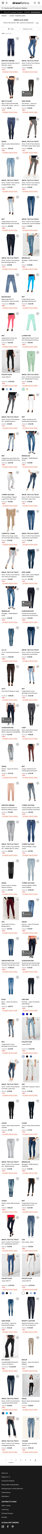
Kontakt (4, 1517)
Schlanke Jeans (20, 15)
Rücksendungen (7, 1513)
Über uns (5, 1473)
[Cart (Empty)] (39, 3)
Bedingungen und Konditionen (12, 1489)
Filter (12, 29)
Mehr (37, 23)
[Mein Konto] (7, 3)
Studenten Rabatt (8, 1481)
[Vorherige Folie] (1, 12)
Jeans (12, 15)
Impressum (5, 1496)
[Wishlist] (35, 3)
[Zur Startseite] (21, 2)
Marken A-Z (6, 1477)
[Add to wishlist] (17, 39)
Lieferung (5, 1509)
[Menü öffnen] (3, 2)
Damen (4, 15)
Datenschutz (6, 1492)
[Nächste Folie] (41, 12)
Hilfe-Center (6, 1506)
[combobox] (21, 8)
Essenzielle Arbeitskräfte (10, 1485)
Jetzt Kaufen (34, 12)
